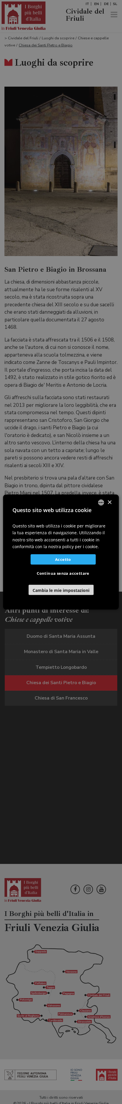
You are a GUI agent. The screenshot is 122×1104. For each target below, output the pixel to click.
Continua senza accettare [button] (63, 573)
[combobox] (101, 503)
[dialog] (61, 552)
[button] (60, 589)
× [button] (109, 502)
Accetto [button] (63, 559)
